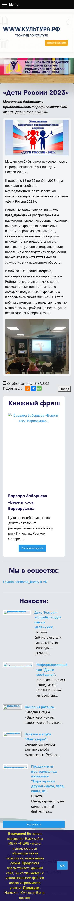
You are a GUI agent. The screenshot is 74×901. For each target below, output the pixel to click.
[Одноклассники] (27, 388)
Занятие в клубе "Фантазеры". (38, 736)
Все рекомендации (32, 548)
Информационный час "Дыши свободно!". (51, 669)
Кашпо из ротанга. (40, 707)
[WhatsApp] (39, 388)
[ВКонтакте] (33, 388)
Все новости (34, 824)
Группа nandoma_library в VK (25, 581)
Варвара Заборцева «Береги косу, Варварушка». (27, 502)
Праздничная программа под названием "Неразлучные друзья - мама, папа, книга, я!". (47, 778)
